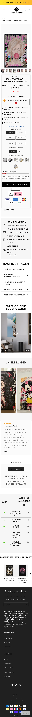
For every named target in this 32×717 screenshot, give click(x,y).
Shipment (7, 677)
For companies (8, 647)
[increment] (18, 189)
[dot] (11, 462)
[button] (4, 10)
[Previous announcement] (3, 3)
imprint (6, 659)
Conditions (7, 663)
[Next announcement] (29, 3)
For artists (7, 642)
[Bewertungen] (12, 88)
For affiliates (8, 638)
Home (3, 18)
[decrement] (13, 189)
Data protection (9, 672)
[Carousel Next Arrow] (27, 440)
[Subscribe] (26, 605)
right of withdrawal (10, 668)
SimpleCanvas (18, 715)
